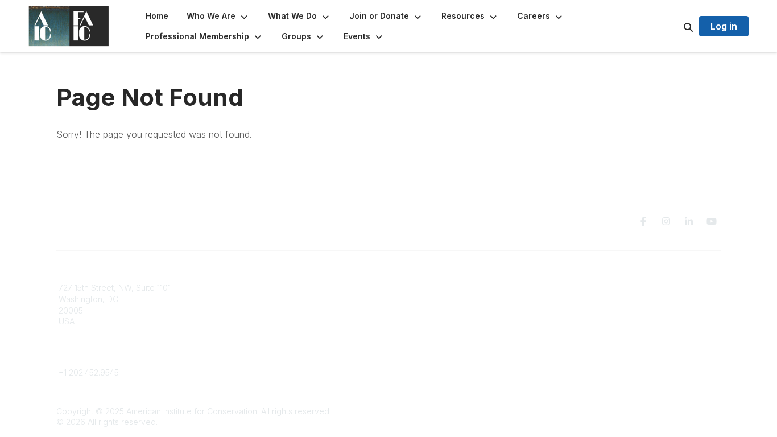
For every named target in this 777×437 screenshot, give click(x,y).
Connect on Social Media (611, 321)
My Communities (257, 287)
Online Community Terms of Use (623, 299)
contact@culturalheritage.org (113, 356)
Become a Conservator (438, 332)
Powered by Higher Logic (672, 411)
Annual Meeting (424, 310)
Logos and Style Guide (607, 310)
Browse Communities (266, 299)
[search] (674, 26)
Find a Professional (431, 321)
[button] (218, 16)
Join (403, 287)
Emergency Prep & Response (450, 343)
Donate (409, 299)
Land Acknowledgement (609, 287)
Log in (723, 26)
